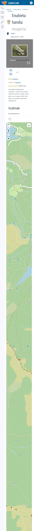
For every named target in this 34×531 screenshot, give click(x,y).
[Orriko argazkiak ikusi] (10, 74)
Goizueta (10, 11)
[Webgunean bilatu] (2, 9)
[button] (30, 371)
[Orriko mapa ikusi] (10, 70)
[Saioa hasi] (2, 23)
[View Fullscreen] (8, 135)
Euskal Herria (17, 9)
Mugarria (15, 79)
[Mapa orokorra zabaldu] (2, 14)
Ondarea (8, 9)
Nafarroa (25, 9)
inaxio (12, 33)
